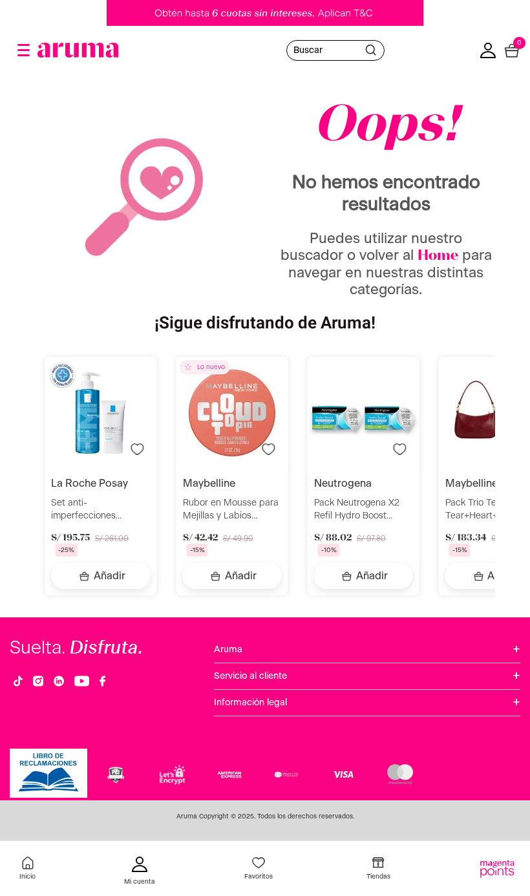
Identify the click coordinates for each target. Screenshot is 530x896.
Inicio (27, 876)
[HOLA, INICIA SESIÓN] (139, 872)
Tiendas (378, 876)
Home (438, 256)
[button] (23, 50)
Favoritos (258, 876)
